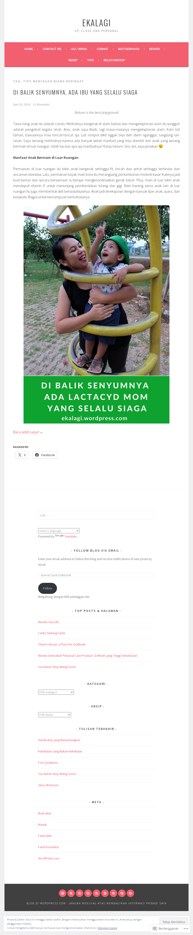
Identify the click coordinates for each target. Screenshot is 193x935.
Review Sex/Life (48, 622)
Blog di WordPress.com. (47, 903)
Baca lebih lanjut (28, 432)
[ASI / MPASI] (79, 893)
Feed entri (45, 836)
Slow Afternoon (48, 785)
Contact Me (52, 49)
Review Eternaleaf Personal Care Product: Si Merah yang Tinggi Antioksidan (87, 655)
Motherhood (129, 49)
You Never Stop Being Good (57, 667)
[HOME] (62, 893)
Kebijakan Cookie (107, 928)
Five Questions (48, 762)
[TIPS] (122, 893)
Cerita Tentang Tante (51, 633)
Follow (47, 588)
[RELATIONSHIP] (130, 893)
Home (28, 49)
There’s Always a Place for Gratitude (62, 644)
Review (154, 49)
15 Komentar (41, 104)
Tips (90, 60)
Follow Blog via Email (96, 550)
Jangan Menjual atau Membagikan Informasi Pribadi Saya (117, 903)
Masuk (42, 824)
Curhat (103, 49)
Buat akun (44, 813)
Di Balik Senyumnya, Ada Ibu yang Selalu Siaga (75, 92)
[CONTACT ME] (71, 893)
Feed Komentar (48, 847)
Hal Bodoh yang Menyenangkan (59, 740)
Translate (70, 536)
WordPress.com (49, 858)
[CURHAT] (88, 893)
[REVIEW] (105, 893)
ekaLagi (96, 22)
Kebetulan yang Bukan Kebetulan (60, 751)
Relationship (114, 60)
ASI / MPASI (79, 49)
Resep (72, 60)
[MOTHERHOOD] (96, 893)
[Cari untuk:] (96, 515)
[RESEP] (113, 893)
